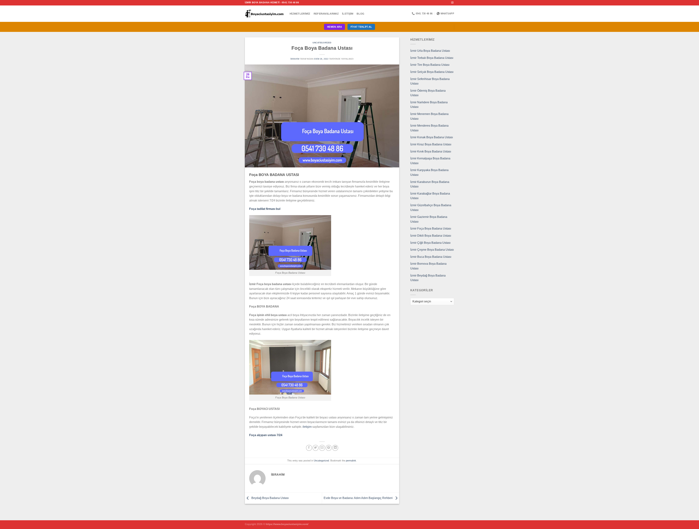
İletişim (347, 13)
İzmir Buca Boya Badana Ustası (430, 256)
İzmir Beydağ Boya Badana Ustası (428, 278)
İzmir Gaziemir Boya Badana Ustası (428, 219)
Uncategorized (322, 43)
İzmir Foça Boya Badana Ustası (430, 228)
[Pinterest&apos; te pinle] (329, 448)
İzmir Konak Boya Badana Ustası (431, 137)
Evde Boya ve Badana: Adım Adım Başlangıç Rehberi (358, 497)
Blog (360, 13)
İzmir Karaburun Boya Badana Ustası (429, 184)
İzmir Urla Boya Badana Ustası (430, 50)
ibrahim (294, 59)
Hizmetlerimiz (300, 13)
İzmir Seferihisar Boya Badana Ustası (430, 81)
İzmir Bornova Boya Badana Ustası (428, 266)
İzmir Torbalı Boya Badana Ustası (431, 57)
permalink (351, 460)
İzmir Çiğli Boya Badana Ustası (430, 242)
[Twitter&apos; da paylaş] (316, 448)
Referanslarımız (326, 13)
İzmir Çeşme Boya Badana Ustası (432, 249)
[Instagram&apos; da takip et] (452, 2)
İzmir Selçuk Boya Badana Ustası (431, 71)
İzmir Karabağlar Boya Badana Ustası (430, 196)
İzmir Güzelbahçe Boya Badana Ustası (430, 207)
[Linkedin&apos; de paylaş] (335, 448)
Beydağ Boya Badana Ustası (270, 497)
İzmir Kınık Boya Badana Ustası (430, 151)
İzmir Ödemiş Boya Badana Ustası (428, 93)
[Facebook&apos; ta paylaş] (309, 448)
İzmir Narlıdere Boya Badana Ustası (429, 105)
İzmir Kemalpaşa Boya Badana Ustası (430, 161)
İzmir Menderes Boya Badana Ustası (429, 128)
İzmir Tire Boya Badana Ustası (429, 64)
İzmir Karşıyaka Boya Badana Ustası (429, 172)
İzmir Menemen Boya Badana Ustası (429, 116)
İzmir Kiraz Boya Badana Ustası (430, 144)
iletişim (307, 426)
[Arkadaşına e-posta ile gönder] (322, 448)
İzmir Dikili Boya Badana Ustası (430, 235)
